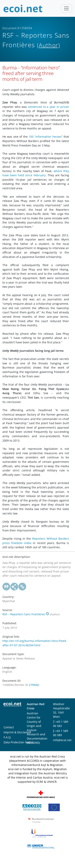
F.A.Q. (7, 737)
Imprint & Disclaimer (17, 732)
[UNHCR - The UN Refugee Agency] (41, 846)
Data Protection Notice (19, 742)
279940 (33, 685)
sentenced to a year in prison (48, 107)
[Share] (14, 587)
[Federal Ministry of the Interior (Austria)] (40, 820)
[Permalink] (22, 587)
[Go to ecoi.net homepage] (23, 8)
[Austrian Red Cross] (40, 794)
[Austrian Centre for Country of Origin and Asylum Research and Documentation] (32, 807)
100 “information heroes (45, 136)
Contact (9, 727)
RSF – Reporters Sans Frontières (23, 614)
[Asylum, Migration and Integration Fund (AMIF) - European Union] (54, 807)
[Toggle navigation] (66, 8)
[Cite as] (6, 587)
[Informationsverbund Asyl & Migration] (41, 833)
